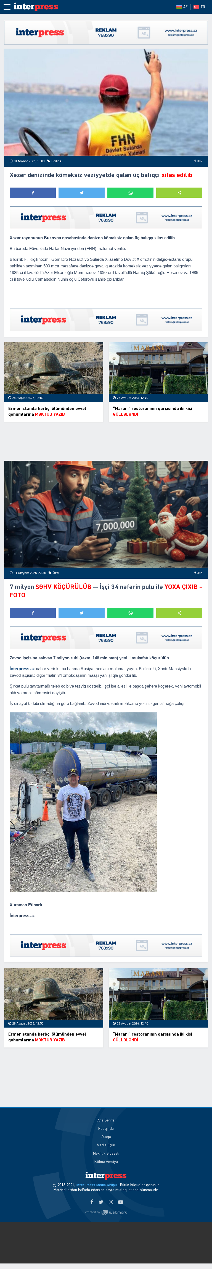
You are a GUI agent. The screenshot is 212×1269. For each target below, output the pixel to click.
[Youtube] (120, 1202)
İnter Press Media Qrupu (96, 1185)
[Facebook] (91, 1202)
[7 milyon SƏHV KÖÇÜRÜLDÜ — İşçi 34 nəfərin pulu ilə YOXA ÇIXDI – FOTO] (106, 514)
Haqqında (106, 1129)
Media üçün (106, 1145)
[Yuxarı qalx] (196, 1253)
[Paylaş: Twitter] (82, 193)
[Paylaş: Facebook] (33, 193)
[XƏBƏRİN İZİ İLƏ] (38, 7)
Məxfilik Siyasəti (106, 1153)
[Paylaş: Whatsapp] (130, 193)
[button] (179, 193)
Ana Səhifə (106, 1120)
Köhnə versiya (106, 1162)
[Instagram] (111, 1202)
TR (202, 7)
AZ (185, 7)
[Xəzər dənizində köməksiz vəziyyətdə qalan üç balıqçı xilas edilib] (106, 102)
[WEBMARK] (106, 1212)
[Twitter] (101, 1202)
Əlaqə (106, 1137)
